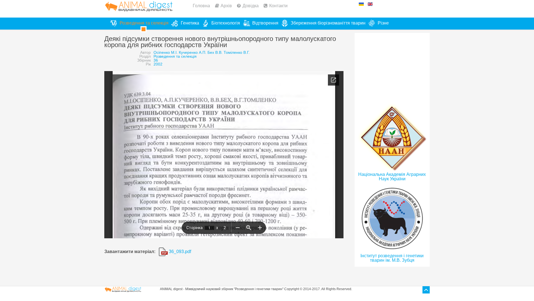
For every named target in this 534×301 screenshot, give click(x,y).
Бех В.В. (214, 52)
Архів (226, 5)
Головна (201, 5)
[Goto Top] (426, 289)
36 (156, 60)
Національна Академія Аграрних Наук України (392, 176)
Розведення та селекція (175, 56)
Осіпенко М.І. (166, 52)
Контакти (278, 5)
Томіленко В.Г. (237, 52)
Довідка (251, 5)
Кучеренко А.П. (192, 52)
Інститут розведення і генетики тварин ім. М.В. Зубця (392, 258)
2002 (158, 64)
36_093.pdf (179, 251)
